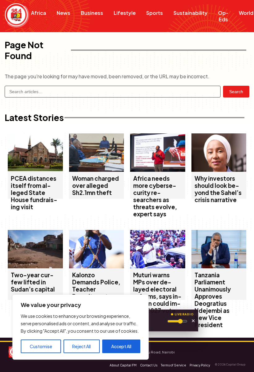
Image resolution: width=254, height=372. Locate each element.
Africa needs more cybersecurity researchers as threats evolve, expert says (155, 196)
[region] (80, 327)
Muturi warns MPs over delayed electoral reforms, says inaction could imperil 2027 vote (157, 292)
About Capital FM (123, 365)
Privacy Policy (200, 365)
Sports (154, 13)
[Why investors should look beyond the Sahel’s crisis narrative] (219, 170)
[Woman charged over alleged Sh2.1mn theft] (96, 170)
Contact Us (148, 365)
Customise (41, 346)
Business (92, 13)
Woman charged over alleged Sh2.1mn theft (95, 185)
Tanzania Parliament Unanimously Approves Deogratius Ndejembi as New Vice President (213, 299)
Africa (38, 13)
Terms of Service (173, 365)
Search (236, 91)
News (63, 13)
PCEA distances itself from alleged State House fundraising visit (34, 192)
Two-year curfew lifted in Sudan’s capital (33, 282)
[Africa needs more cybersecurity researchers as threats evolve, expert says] (157, 170)
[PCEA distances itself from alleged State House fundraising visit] (35, 170)
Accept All (121, 346)
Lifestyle (125, 13)
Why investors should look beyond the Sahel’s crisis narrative (218, 189)
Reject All (81, 346)
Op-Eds (223, 16)
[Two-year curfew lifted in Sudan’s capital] (35, 266)
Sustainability (190, 13)
